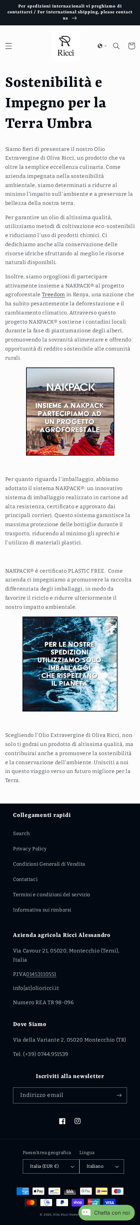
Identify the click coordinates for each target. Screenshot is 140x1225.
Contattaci (25, 879)
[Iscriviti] (119, 1095)
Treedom (53, 294)
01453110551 (41, 974)
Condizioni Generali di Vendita (49, 864)
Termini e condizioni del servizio (51, 895)
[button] (8, 45)
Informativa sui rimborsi (42, 910)
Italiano (95, 1166)
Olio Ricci (60, 1214)
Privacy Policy (30, 849)
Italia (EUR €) (44, 1166)
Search (21, 833)
